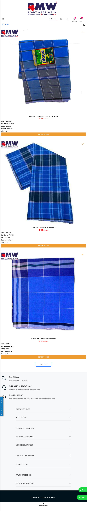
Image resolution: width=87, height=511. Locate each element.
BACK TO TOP (43, 506)
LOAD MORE (43, 364)
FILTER (7, 24)
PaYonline (1, 406)
